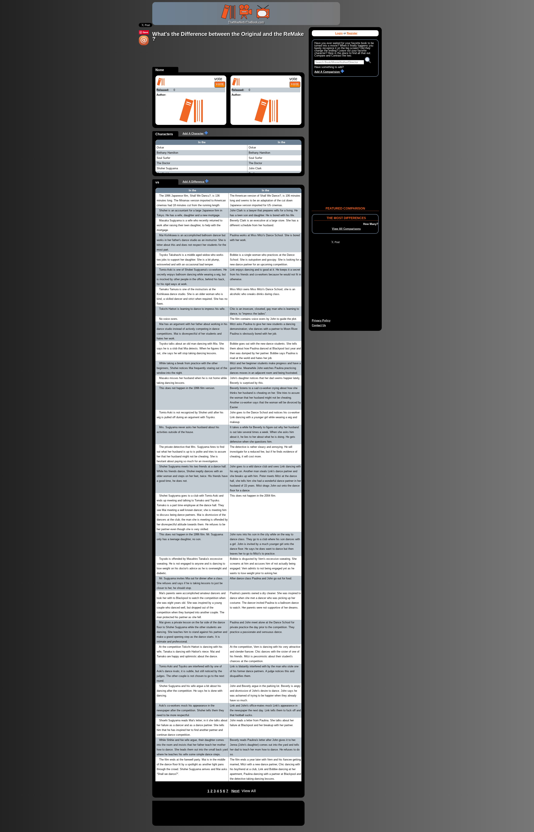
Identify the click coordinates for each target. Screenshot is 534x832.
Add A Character (193, 133)
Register (352, 33)
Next (235, 791)
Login (339, 33)
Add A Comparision (327, 71)
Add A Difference (194, 181)
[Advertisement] (228, 57)
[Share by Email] (144, 44)
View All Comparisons (346, 228)
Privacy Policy (321, 320)
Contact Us (319, 325)
